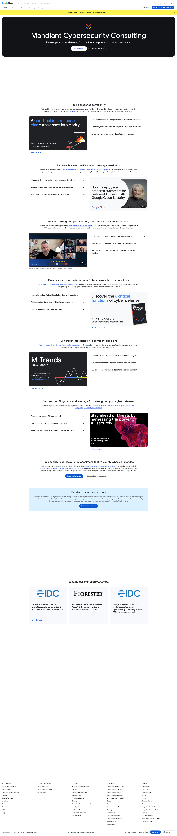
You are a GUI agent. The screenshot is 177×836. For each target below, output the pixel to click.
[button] (119, 119)
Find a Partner (146, 789)
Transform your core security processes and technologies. (59, 284)
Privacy (14, 832)
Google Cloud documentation (115, 789)
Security (74, 801)
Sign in (172, 3)
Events (144, 795)
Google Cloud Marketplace (114, 795)
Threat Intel (15, 8)
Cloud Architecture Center (114, 807)
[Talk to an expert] (79, 48)
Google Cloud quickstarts (114, 792)
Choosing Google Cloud (9, 786)
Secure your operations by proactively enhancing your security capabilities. (85, 170)
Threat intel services (57, 93)
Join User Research (147, 815)
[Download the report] (58, 369)
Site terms (21, 832)
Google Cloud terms (31, 832)
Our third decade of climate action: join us (82, 832)
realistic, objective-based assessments (80, 226)
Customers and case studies (10, 804)
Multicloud (5, 795)
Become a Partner (147, 792)
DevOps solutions (77, 810)
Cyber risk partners (88, 93)
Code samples (111, 804)
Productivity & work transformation (82, 804)
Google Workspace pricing (44, 789)
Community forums (147, 821)
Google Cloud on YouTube (149, 807)
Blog (3, 813)
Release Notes (111, 824)
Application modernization (79, 792)
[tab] (60, 646)
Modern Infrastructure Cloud (10, 792)
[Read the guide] (58, 133)
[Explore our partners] (88, 506)
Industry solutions (77, 807)
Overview (19, 3)
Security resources (43, 8)
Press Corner (146, 804)
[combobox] (168, 832)
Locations (5, 801)
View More (87, 717)
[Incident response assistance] (51, 759)
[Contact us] (146, 7)
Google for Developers (113, 815)
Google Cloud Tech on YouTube (151, 810)
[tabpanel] (88, 686)
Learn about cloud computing (115, 798)
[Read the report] (119, 430)
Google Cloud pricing (43, 786)
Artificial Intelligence (78, 798)
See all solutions (76, 815)
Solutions (26, 3)
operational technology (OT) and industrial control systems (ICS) (61, 468)
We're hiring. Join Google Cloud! (151, 818)
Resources (122, 93)
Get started (135, 93)
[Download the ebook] (119, 309)
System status (111, 821)
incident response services (78, 111)
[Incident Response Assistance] (163, 7)
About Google (6, 832)
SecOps (23, 8)
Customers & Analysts (106, 93)
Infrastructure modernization (80, 786)
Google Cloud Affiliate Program (116, 786)
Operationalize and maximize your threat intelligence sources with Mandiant (64, 345)
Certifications (111, 813)
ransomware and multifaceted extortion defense (101, 466)
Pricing (40, 3)
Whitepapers (6, 810)
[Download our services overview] (98, 476)
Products (33, 3)
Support (165, 3)
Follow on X (145, 813)
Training (109, 810)
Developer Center (147, 801)
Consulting (41, 93)
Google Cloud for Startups (114, 818)
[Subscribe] (155, 832)
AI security (72, 93)
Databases (75, 789)
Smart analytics (76, 795)
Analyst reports (6, 807)
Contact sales (146, 786)
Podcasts (145, 798)
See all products (41, 792)
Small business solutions (79, 813)
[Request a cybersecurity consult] (52, 753)
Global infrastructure (8, 798)
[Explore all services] (97, 48)
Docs (160, 3)
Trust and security (7, 789)
